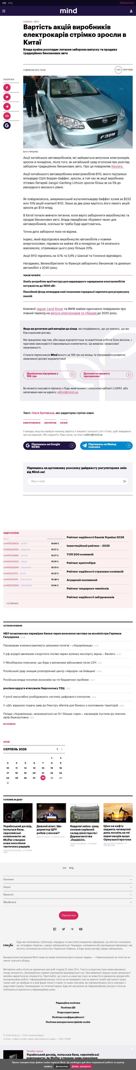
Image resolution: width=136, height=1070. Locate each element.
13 (34, 768)
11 (17, 768)
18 (16, 773)
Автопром (50, 423)
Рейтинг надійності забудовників (90, 597)
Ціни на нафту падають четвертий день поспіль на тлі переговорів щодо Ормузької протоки (117, 833)
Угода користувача (68, 1012)
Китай (64, 423)
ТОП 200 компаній (80, 554)
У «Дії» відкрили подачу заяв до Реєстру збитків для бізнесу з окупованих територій (60, 705)
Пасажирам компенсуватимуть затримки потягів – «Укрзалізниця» (48, 645)
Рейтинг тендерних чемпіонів (88, 588)
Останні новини (12, 626)
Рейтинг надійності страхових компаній (95, 571)
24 (7, 778)
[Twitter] (63, 929)
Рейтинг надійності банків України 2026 (95, 537)
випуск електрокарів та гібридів (74, 313)
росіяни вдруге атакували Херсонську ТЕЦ (34, 688)
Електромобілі (31, 423)
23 (60, 773)
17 (8, 773)
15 (52, 768)
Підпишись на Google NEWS (46, 445)
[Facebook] (54, 929)
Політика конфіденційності (68, 1017)
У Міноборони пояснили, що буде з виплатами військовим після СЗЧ (49, 662)
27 (34, 778)
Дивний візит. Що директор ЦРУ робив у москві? (49, 829)
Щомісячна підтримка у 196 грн (42, 375)
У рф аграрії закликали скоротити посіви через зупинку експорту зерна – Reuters (59, 654)
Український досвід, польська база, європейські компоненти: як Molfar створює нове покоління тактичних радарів (17, 836)
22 (51, 773)
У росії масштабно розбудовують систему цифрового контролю (46, 696)
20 (34, 773)
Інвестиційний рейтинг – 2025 (88, 545)
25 (16, 778)
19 (25, 773)
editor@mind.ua (67, 392)
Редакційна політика (68, 1003)
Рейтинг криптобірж (81, 563)
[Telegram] (72, 929)
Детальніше (62, 1066)
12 (25, 768)
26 (25, 778)
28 (43, 778)
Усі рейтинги (12, 603)
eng (10, 3)
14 (43, 768)
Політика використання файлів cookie (68, 1022)
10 (7, 768)
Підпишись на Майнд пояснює (102, 445)
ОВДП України (11, 533)
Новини (27, 22)
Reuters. (117, 166)
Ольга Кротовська (43, 413)
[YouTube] (81, 929)
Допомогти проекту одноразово (97, 375)
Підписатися (127, 3)
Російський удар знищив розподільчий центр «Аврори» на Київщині (49, 671)
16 (60, 768)
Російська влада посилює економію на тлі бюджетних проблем (46, 679)
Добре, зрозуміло (81, 1066)
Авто (36, 22)
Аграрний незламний (82, 580)
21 (43, 773)
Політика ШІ (68, 1007)
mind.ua (122, 957)
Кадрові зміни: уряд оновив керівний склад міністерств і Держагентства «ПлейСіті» (84, 833)
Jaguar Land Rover (49, 308)
